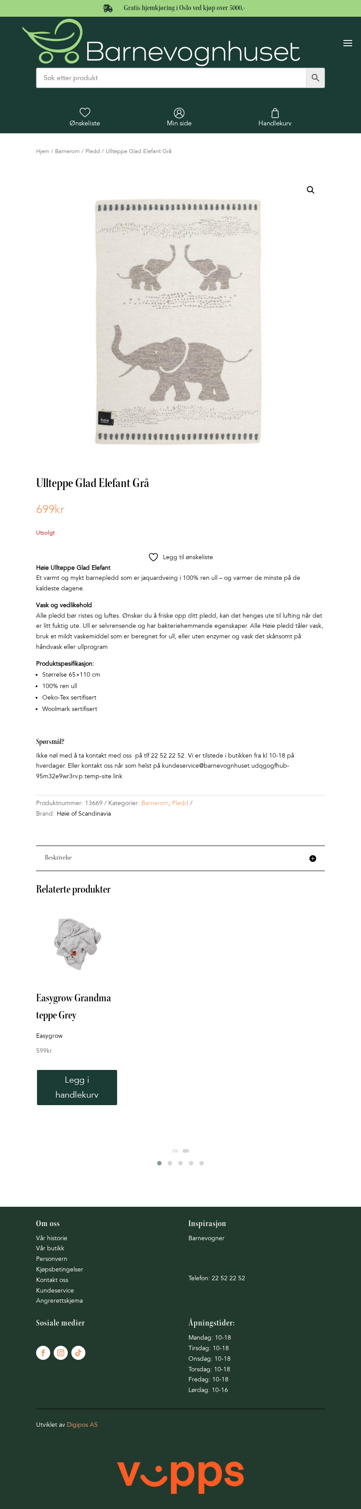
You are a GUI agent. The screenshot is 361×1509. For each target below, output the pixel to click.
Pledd (92, 151)
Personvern (51, 1259)
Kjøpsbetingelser (59, 1269)
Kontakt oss (52, 1280)
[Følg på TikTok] (78, 1353)
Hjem (42, 151)
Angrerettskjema (59, 1300)
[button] (311, 190)
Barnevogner (206, 1238)
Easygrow (49, 1036)
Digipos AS (82, 1424)
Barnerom (67, 151)
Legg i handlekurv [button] (77, 1087)
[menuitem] (85, 117)
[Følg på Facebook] (43, 1353)
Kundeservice (55, 1290)
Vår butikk (50, 1248)
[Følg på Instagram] (61, 1353)
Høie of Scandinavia (84, 813)
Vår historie (51, 1238)
